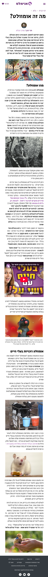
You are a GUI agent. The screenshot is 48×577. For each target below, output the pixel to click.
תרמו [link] (7, 3)
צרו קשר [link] (29, 559)
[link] (24, 3)
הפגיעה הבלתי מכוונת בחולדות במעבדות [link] (22, 443)
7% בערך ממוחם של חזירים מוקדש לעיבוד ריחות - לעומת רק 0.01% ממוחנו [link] (27, 201)
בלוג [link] (34, 10)
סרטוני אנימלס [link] (33, 566)
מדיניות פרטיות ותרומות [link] (18, 566)
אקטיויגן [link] (19, 562)
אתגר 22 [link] (11, 562)
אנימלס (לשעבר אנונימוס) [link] (22, 570)
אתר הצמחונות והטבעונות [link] (32, 562)
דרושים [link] (37, 559)
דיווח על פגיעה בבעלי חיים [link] (16, 559)
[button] (44, 4)
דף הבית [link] (42, 10)
